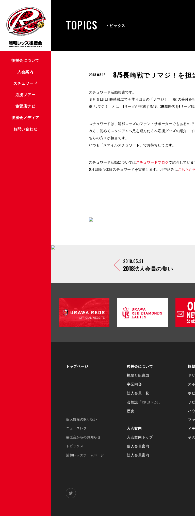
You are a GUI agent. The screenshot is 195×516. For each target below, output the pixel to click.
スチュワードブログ (152, 162)
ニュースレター (78, 428)
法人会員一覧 (138, 392)
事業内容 (134, 383)
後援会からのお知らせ (83, 436)
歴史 (130, 410)
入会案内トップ (140, 437)
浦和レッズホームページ (85, 454)
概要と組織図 (138, 375)
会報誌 (144, 401)
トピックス (74, 445)
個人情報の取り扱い (81, 419)
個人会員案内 (138, 445)
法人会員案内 (138, 454)
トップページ (77, 366)
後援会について (140, 366)
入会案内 (134, 428)
